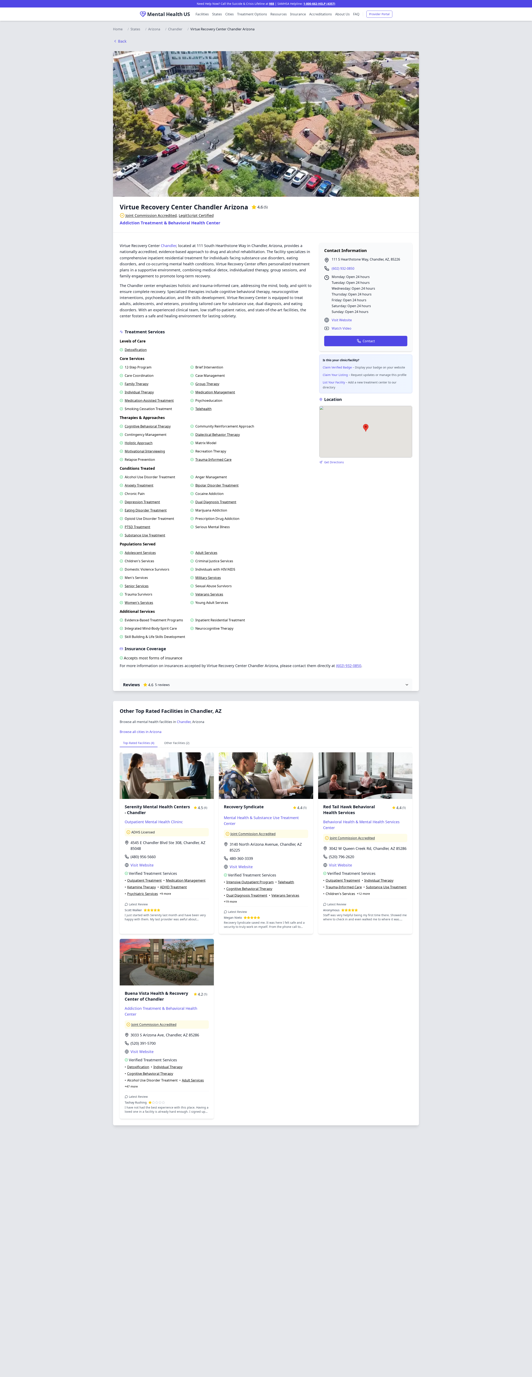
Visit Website (342, 320)
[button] (365, 428)
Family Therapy (136, 384)
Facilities (202, 14)
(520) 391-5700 (143, 1043)
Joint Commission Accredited (151, 215)
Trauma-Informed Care (213, 459)
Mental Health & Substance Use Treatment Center (261, 820)
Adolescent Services (140, 552)
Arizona (154, 29)
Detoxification (136, 349)
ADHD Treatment (173, 887)
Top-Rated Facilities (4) (138, 743)
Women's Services (139, 602)
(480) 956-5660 (143, 856)
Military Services (208, 577)
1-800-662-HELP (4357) (319, 4)
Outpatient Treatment (144, 880)
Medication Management (215, 392)
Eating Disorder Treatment (146, 510)
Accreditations (320, 14)
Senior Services (137, 586)
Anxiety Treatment (139, 485)
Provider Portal (379, 14)
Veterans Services (209, 594)
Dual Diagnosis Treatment (215, 502)
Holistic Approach (139, 443)
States (217, 14)
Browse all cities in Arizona (140, 731)
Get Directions (334, 462)
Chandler (175, 29)
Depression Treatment (142, 502)
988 (271, 4)
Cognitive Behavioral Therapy (148, 426)
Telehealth (203, 409)
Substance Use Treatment (145, 535)
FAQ (356, 14)
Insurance (298, 14)
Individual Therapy (139, 392)
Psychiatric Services (142, 893)
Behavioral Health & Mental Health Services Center (361, 824)
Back (122, 41)
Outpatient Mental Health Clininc (154, 821)
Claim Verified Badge (337, 367)
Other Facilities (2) (176, 743)
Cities (229, 14)
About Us (342, 14)
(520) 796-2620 (341, 856)
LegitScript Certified (196, 215)
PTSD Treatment (137, 527)
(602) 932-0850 (343, 268)
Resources (278, 14)
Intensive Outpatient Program (250, 882)
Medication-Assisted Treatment (149, 400)
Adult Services (206, 552)
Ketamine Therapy (141, 887)
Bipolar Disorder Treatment (217, 485)
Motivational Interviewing (145, 451)
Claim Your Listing (335, 375)
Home (118, 29)
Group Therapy (207, 384)
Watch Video (341, 328)
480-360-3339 (241, 858)
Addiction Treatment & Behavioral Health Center (170, 223)
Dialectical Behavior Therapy (217, 434)
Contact (369, 341)
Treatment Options (252, 14)
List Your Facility (334, 382)
